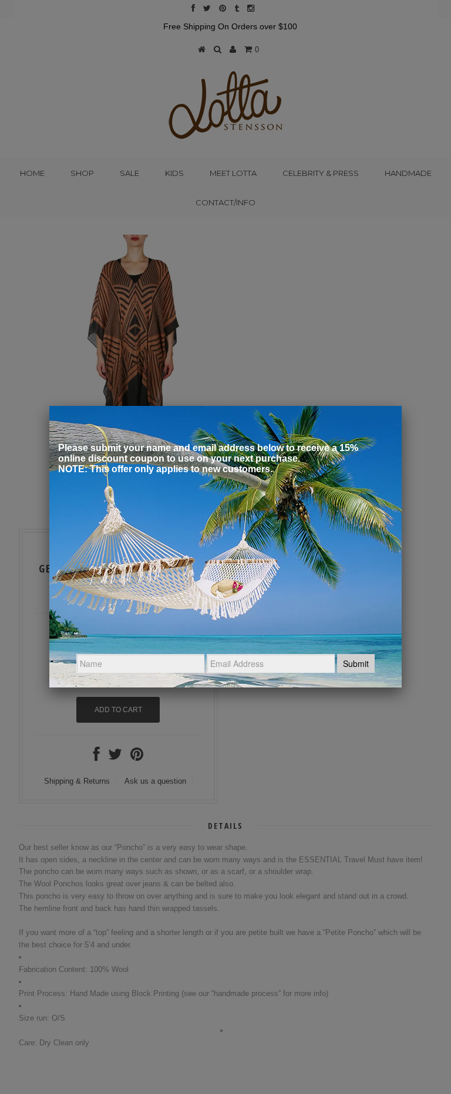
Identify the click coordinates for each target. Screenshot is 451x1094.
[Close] (401, 405)
